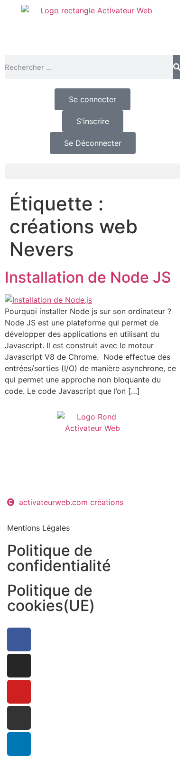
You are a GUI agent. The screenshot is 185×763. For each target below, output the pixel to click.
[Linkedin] (19, 744)
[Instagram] (19, 665)
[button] (92, 171)
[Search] (176, 67)
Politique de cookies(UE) (51, 598)
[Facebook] (19, 639)
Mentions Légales (38, 528)
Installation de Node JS (88, 277)
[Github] (19, 718)
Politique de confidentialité (59, 558)
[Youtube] (19, 692)
